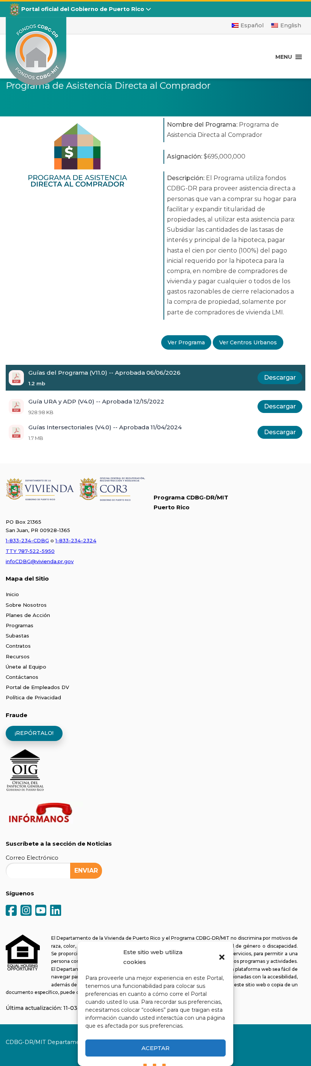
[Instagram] (25, 911)
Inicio (12, 594)
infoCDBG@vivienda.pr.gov (40, 561)
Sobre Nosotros (26, 605)
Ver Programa (186, 342)
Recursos (18, 656)
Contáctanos (22, 677)
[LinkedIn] (55, 911)
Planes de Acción (28, 615)
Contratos (18, 646)
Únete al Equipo (26, 667)
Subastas (17, 636)
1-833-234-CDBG (27, 540)
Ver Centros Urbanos (248, 342)
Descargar (280, 377)
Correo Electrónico (32, 857)
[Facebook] (11, 911)
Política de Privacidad (33, 697)
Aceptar (155, 1048)
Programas (19, 625)
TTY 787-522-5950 (30, 551)
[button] (222, 957)
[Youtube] (40, 911)
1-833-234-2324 (75, 540)
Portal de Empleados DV (37, 687)
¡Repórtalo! (34, 733)
